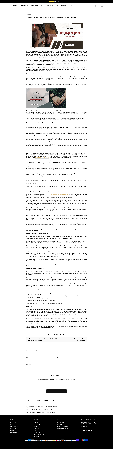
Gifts (42, 5)
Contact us (36, 430)
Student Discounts (13, 432)
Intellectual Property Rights (62, 426)
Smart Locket (34, 5)
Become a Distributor (14, 428)
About (71, 5)
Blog (11, 424)
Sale (57, 5)
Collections (50, 5)
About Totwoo (13, 422)
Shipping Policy (37, 432)
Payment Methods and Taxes (63, 428)
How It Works (63, 5)
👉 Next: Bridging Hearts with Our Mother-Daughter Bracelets (75, 339)
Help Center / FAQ (37, 424)
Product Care (36, 428)
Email (58, 357)
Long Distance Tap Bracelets (42, 157)
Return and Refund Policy (39, 434)
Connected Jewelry (23, 5)
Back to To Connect (57, 391)
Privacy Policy (61, 379)
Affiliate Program (13, 430)
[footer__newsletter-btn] (98, 426)
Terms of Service (69, 379)
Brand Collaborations (14, 426)
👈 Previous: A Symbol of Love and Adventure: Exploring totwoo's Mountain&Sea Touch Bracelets (43, 339)
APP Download (37, 436)
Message (28, 364)
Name (27, 357)
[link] (13, 6)
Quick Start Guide (37, 426)
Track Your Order (37, 422)
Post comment (56, 375)
